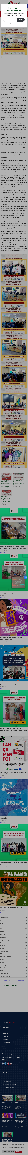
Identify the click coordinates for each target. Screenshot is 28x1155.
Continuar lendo (14, 24)
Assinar (21, 19)
